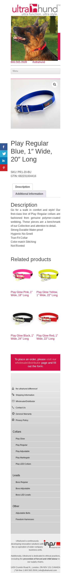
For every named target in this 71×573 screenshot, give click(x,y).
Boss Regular (22, 482)
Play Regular (21, 445)
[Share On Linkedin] (3, 160)
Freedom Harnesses (25, 519)
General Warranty (24, 414)
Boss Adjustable (23, 488)
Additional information (29, 193)
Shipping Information (25, 395)
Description (22, 186)
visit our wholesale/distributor (35, 361)
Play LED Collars (23, 464)
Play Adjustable (23, 451)
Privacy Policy (22, 420)
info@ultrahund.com (48, 570)
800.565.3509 (19, 62)
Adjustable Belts (23, 513)
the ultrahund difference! (26, 389)
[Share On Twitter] (3, 153)
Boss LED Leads (23, 495)
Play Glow (20, 439)
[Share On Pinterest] (3, 167)
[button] (55, 84)
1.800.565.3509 (30, 570)
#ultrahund (39, 62)
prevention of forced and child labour (40, 559)
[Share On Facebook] (3, 146)
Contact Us (21, 408)
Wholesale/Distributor (25, 401)
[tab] (23, 186)
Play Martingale (23, 457)
